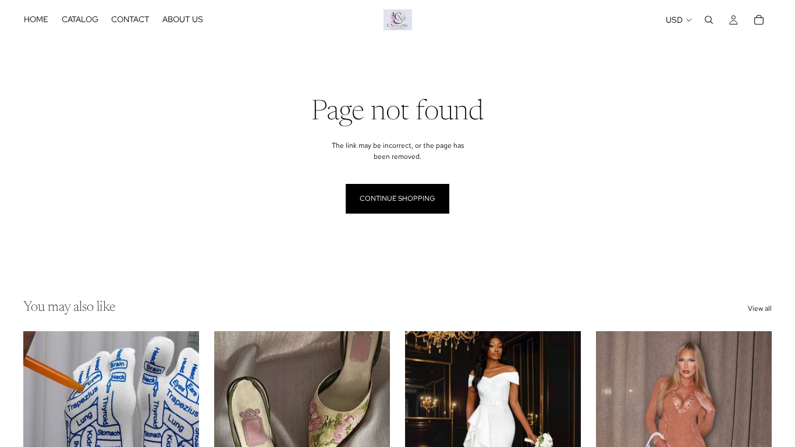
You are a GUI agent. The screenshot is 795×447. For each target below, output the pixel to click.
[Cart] (759, 20)
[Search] (709, 20)
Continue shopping (397, 198)
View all (760, 308)
